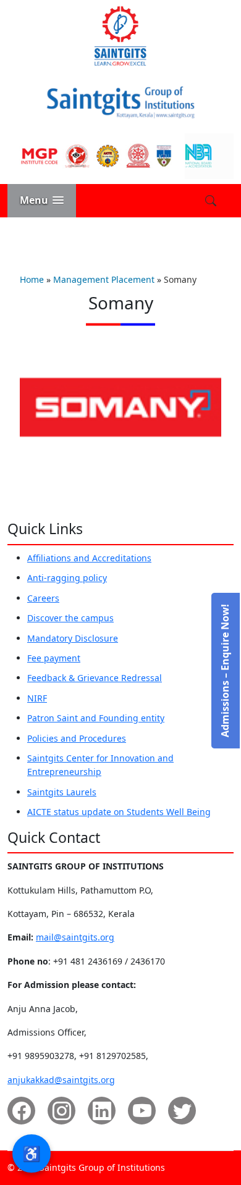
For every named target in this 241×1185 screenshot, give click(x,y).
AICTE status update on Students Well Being (119, 812)
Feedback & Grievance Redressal (94, 678)
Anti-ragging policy (67, 578)
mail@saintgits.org (75, 937)
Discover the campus (70, 618)
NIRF (37, 698)
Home (32, 279)
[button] (42, 200)
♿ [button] (31, 1153)
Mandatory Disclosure (72, 638)
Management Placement (103, 279)
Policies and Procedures (76, 738)
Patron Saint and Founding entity (95, 718)
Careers (43, 598)
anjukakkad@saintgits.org (61, 1080)
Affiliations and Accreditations (89, 558)
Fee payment (53, 658)
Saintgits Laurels (61, 792)
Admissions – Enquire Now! (225, 670)
